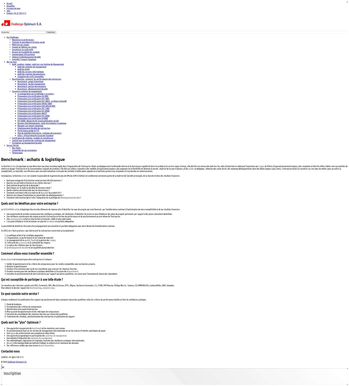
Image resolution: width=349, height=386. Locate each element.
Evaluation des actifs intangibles (30, 76)
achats (191, 168)
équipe (13, 333)
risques (261, 166)
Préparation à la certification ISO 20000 (33, 111)
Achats (13, 166)
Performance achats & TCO (28, 130)
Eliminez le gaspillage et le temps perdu (28, 42)
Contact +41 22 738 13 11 (16, 13)
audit (34, 240)
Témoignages (17, 153)
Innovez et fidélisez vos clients (24, 47)
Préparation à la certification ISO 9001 (33, 96)
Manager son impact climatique (30, 125)
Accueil (9, 3)
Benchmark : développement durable (32, 89)
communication (16, 219)
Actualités (11, 6)
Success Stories (13, 145)
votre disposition (47, 345)
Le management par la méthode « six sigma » (35, 94)
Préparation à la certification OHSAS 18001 (34, 103)
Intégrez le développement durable (26, 57)
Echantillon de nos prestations (24, 150)
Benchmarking (35, 288)
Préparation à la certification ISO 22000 (33, 116)
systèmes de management (56, 335)
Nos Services (12, 62)
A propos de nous (13, 8)
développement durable (70, 197)
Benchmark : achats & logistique (30, 81)
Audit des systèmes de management (31, 67)
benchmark (8, 259)
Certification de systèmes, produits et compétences (32, 138)
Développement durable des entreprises (33, 128)
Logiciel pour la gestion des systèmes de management (33, 140)
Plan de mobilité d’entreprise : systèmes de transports (39, 133)
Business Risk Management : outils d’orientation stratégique (41, 123)
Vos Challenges (13, 37)
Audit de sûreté (23, 69)
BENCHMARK (8, 209)
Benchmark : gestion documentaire (31, 86)
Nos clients (16, 148)
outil (11, 343)
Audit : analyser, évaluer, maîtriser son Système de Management (38, 64)
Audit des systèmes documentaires (31, 74)
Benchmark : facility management (31, 84)
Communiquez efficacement (23, 54)
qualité (45, 192)
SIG (95, 285)
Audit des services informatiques (30, 71)
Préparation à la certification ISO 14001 (33, 98)
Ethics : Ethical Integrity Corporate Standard (35, 135)
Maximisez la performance (23, 39)
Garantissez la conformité (22, 49)
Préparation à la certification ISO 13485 (33, 108)
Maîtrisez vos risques (20, 44)
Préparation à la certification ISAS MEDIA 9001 (36, 106)
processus (23, 242)
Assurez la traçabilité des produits (26, 52)
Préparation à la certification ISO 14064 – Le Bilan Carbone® (42, 101)
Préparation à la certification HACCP (32, 113)
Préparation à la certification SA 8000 (32, 118)
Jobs (8, 11)
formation (50, 221)
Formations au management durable (27, 143)
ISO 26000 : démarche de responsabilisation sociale (38, 121)
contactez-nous (49, 288)
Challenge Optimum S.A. (17, 362)
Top (2, 367)
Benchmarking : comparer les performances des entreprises (36, 79)
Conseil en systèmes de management (27, 91)
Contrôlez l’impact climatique (24, 59)
